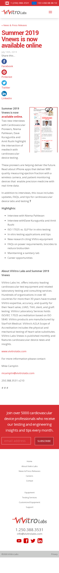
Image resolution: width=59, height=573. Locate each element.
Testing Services (29, 497)
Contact (29, 480)
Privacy (54, 554)
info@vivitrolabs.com (29, 533)
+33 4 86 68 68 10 (47, 2)
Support (29, 507)
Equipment (29, 492)
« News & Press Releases (14, 25)
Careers (29, 476)
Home (29, 461)
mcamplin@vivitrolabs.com (18, 373)
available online (12, 116)
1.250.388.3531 (29, 529)
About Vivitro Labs (29, 466)
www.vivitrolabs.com (14, 351)
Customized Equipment (29, 502)
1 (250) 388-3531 (19, 2)
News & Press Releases (29, 471)
